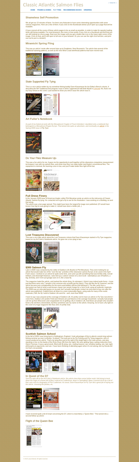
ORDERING (88, 10)
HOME (33, 10)
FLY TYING (57, 10)
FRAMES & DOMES (44, 10)
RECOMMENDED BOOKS (72, 10)
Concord (96, 89)
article (102, 126)
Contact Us (112, 2)
